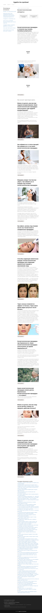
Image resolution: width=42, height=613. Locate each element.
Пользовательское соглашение (13, 602)
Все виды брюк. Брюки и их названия (25, 523)
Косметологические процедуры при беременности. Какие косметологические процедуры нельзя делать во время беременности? (27, 344)
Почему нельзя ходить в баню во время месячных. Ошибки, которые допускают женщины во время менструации (26, 576)
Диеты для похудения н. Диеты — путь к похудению (27, 498)
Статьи (13, 4)
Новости (8, 4)
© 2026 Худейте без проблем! (9, 600)
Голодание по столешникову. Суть (9, 18)
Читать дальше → (21, 94)
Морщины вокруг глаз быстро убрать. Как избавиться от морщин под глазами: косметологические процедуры (27, 182)
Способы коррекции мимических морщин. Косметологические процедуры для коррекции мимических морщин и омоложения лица (27, 262)
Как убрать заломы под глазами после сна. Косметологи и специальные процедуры (27, 227)
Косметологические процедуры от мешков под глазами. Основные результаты (27, 29)
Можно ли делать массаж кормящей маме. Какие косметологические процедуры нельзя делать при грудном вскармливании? (27, 443)
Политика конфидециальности (9, 603)
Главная (4, 4)
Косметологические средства (33, 16)
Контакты (6, 602)
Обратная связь (7, 605)
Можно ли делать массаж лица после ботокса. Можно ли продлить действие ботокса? (27, 406)
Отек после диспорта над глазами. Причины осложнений (28, 506)
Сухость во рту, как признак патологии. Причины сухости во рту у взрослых (9, 21)
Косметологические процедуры (23, 16)
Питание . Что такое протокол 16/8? (9, 11)
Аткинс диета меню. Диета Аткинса (9, 27)
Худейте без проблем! (21, 2)
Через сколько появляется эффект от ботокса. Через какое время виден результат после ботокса (27, 306)
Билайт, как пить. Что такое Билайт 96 (25, 588)
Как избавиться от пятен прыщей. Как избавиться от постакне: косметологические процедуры (28, 146)
